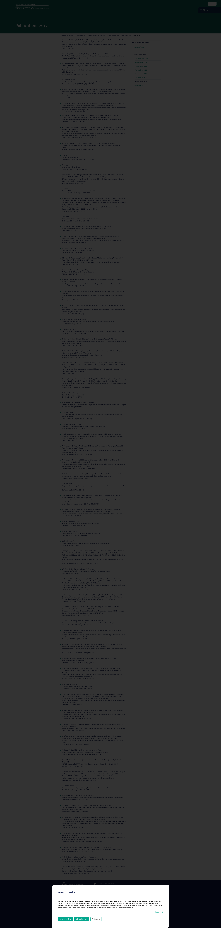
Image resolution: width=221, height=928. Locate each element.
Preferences (96, 919)
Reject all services (81, 919)
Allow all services (65, 919)
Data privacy (159, 912)
